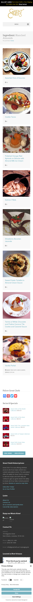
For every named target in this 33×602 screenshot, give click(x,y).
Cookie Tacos (10, 117)
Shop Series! (23, 4)
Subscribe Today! (8, 487)
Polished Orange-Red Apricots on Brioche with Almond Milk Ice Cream (14, 158)
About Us (6, 500)
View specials (19, 453)
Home (12, 40)
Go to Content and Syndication (13, 505)
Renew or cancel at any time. (18, 483)
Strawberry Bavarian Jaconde (13, 240)
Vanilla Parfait (10, 365)
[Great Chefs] (16, 14)
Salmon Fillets (10, 200)
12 (7, 82)
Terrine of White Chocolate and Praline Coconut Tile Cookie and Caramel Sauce (16, 324)
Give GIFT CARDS (6, 2)
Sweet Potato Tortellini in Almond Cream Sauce (14, 281)
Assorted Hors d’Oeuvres (15, 78)
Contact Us (6, 502)
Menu (16, 24)
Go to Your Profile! (9, 489)
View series (8, 453)
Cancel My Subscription (10, 507)
